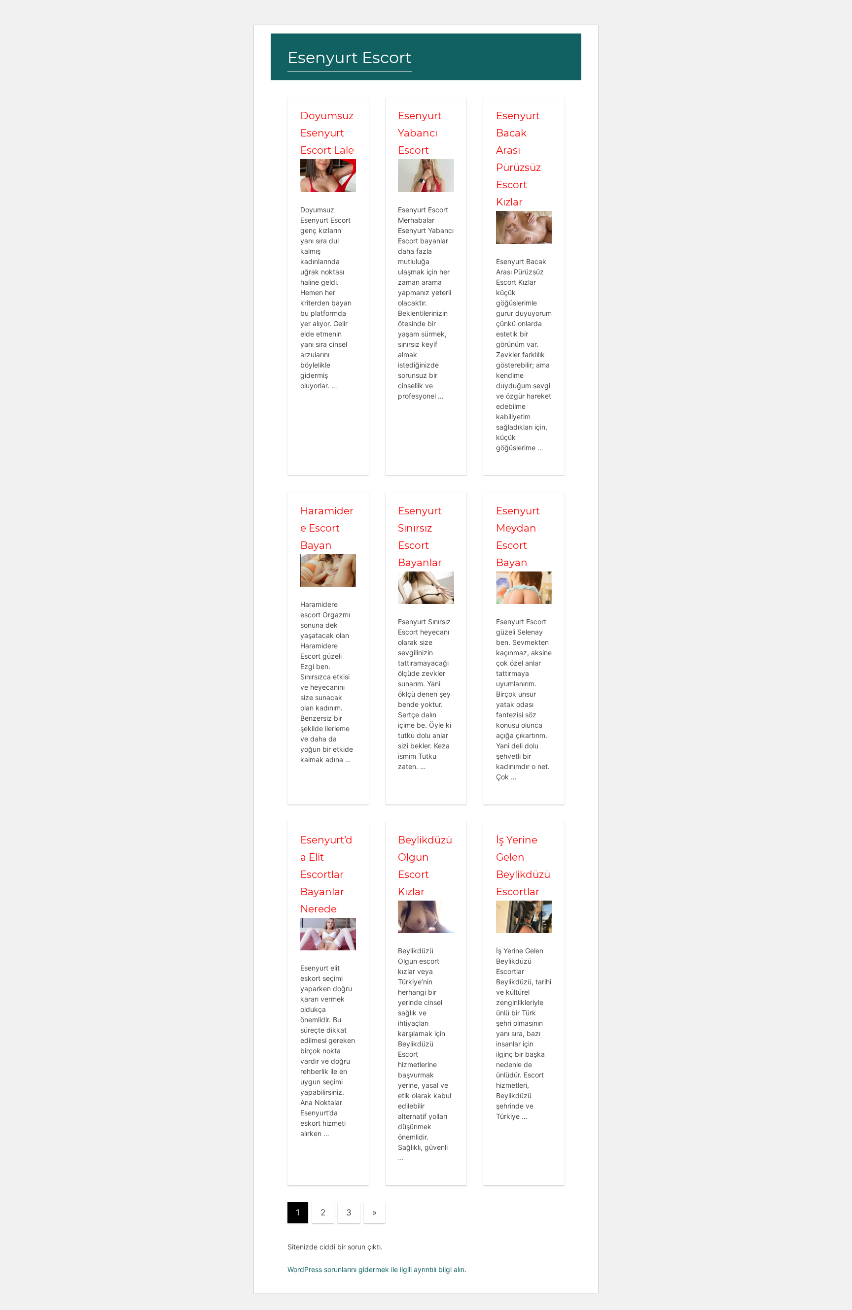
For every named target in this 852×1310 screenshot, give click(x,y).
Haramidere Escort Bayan (327, 528)
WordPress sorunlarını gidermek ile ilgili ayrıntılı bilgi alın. (376, 1269)
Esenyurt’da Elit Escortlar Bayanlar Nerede (326, 874)
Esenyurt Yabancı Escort (420, 133)
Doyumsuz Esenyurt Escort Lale (327, 133)
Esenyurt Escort (349, 57)
